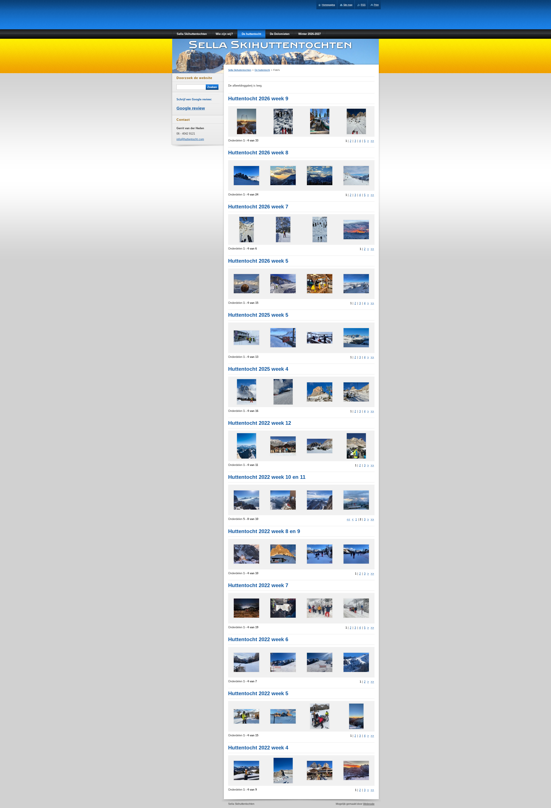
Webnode (369, 804)
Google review (190, 108)
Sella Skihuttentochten (239, 70)
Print (376, 4)
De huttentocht (262, 70)
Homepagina (328, 4)
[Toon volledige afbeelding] (246, 121)
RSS (363, 4)
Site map (347, 4)
